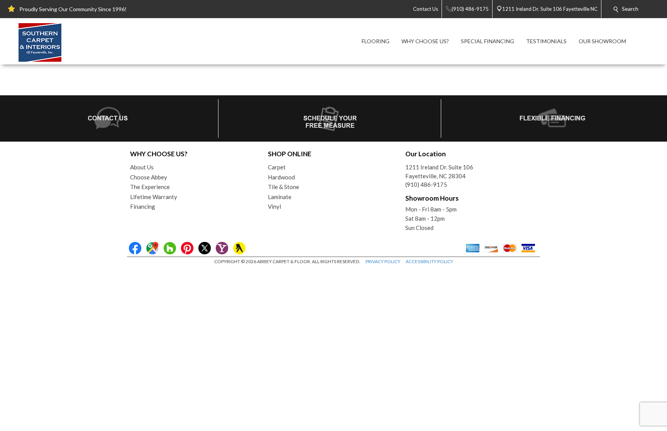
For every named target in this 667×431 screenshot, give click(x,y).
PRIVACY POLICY (383, 261)
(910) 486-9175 (426, 184)
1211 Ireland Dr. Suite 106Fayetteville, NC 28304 (439, 171)
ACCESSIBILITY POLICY (429, 261)
